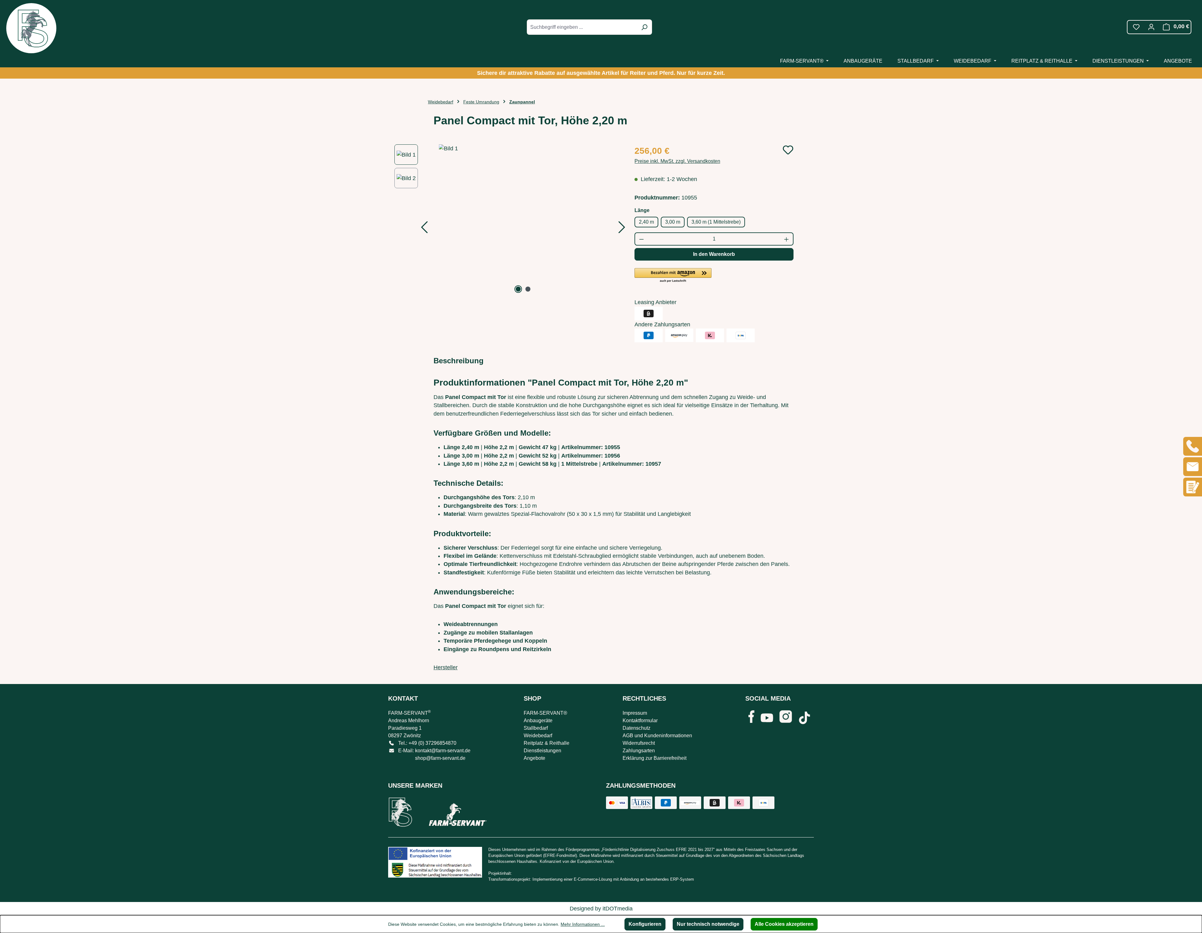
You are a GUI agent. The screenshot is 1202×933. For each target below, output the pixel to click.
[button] (672, 275)
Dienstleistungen (542, 750)
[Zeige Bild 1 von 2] (518, 289)
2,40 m (646, 222)
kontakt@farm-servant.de (442, 750)
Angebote (534, 758)
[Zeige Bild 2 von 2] (528, 289)
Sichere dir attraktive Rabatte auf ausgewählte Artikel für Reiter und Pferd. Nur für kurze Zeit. (601, 73)
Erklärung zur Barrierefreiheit (654, 758)
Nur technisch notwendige (708, 924)
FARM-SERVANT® (545, 713)
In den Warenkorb (714, 254)
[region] (508, 219)
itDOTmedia (618, 908)
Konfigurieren (645, 924)
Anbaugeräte (538, 720)
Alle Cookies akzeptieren (784, 924)
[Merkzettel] (1136, 27)
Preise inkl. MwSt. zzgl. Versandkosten (677, 161)
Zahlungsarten (639, 750)
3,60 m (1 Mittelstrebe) (716, 222)
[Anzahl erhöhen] (787, 239)
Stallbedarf (536, 728)
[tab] (459, 361)
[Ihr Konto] (1151, 27)
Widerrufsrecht (639, 743)
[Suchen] (644, 27)
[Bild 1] (523, 219)
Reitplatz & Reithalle (546, 743)
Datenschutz (636, 728)
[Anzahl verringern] (641, 239)
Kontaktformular (640, 720)
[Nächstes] (622, 229)
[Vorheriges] (424, 229)
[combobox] (582, 27)
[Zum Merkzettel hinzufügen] (788, 149)
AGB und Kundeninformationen (657, 735)
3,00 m (672, 222)
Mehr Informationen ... (583, 924)
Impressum (635, 713)
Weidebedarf (538, 735)
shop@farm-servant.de (440, 758)
